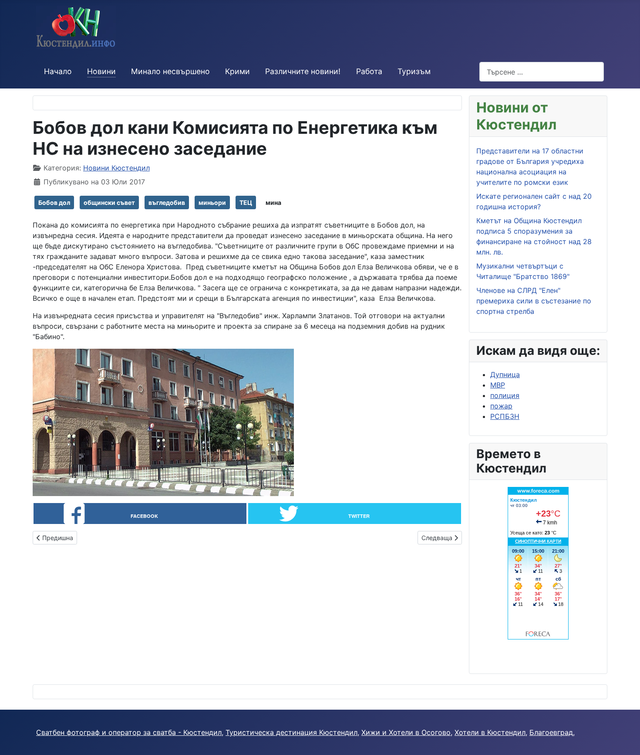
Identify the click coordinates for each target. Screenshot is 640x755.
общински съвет (109, 202)
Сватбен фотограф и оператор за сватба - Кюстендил (129, 732)
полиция (504, 395)
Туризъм (414, 71)
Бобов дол (54, 202)
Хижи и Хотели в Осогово (406, 732)
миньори (212, 202)
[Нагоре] (624, 739)
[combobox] (541, 72)
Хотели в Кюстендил (490, 732)
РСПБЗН (504, 416)
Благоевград (551, 732)
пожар (501, 405)
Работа (369, 71)
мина (273, 202)
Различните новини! (302, 71)
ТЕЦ (245, 202)
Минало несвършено (170, 71)
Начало (58, 71)
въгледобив (166, 202)
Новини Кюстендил (116, 167)
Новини (101, 71)
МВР (497, 385)
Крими (237, 71)
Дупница (505, 374)
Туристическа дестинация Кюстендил (291, 732)
